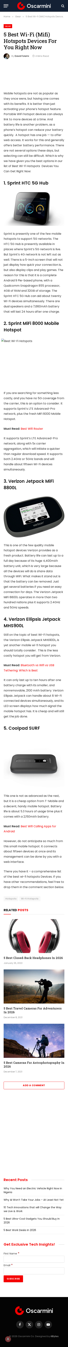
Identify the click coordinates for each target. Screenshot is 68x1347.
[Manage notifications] (8, 1339)
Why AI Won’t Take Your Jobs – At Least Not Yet (34, 1200)
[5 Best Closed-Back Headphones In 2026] (34, 936)
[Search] (62, 6)
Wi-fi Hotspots (29, 898)
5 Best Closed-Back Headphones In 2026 (33, 958)
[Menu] (6, 6)
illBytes (55, 1336)
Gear (8, 26)
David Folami (22, 56)
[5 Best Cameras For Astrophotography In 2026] (34, 1041)
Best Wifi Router (32, 429)
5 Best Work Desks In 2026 (20, 1230)
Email (8, 1265)
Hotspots (11, 898)
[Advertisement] (34, 1135)
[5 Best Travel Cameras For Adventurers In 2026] (34, 986)
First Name (11, 1253)
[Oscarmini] (34, 6)
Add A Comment (34, 1085)
